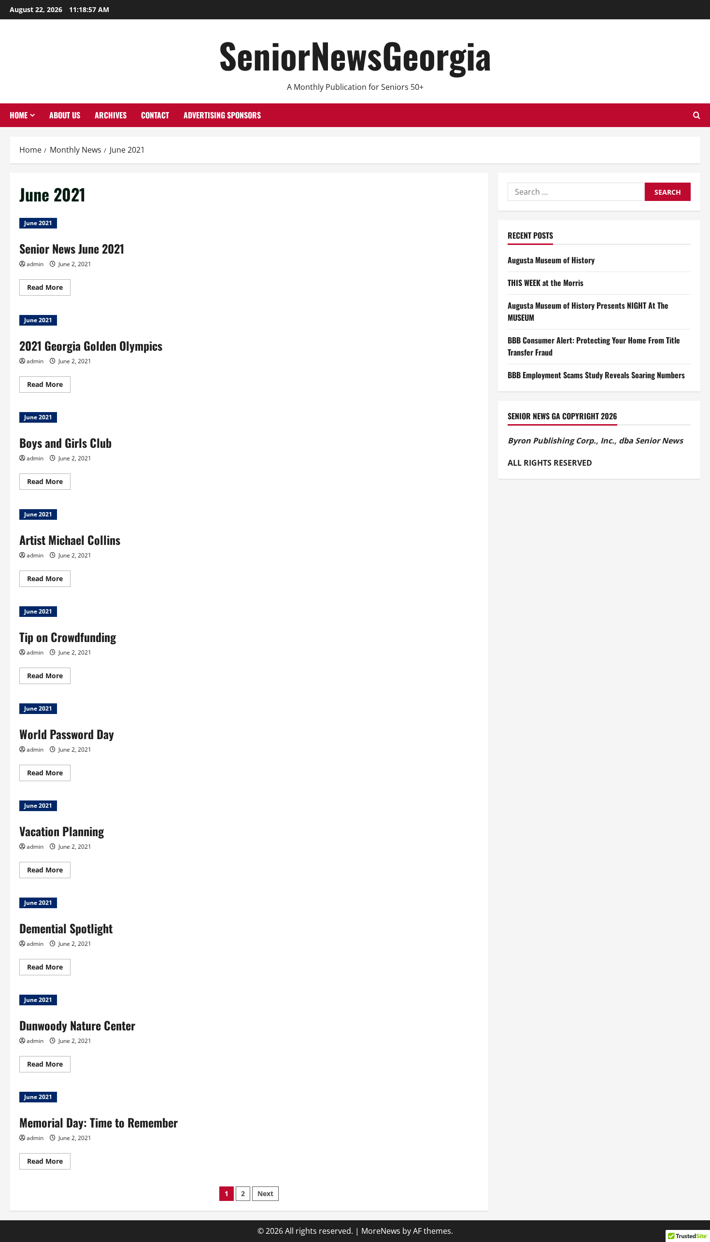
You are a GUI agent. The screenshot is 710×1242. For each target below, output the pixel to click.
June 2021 (38, 223)
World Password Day (66, 733)
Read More (49, 289)
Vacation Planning (61, 831)
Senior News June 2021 (71, 248)
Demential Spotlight (66, 928)
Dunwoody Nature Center (77, 1025)
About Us (64, 115)
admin (35, 264)
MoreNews (380, 1231)
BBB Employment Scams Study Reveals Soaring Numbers (596, 375)
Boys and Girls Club (65, 442)
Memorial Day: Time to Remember (98, 1122)
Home (19, 115)
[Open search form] (696, 115)
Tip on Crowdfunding (67, 636)
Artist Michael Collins (69, 539)
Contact (155, 115)
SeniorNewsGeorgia (355, 55)
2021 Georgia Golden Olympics (90, 345)
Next (265, 1193)
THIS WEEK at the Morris (545, 282)
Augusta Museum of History (551, 260)
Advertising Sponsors (222, 115)
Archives (111, 115)
